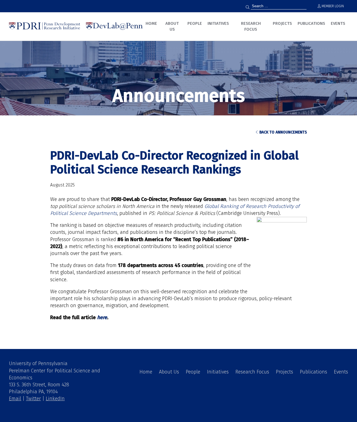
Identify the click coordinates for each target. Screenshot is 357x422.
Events (338, 23)
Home (151, 23)
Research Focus (251, 26)
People (194, 23)
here (102, 317)
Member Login (332, 6)
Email (15, 399)
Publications (311, 23)
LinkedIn (55, 399)
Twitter (33, 399)
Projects (282, 23)
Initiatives (218, 23)
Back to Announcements (282, 132)
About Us (172, 26)
